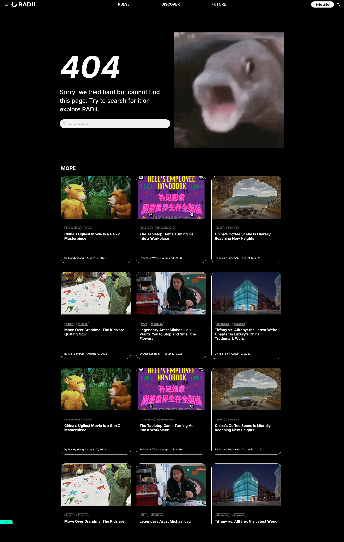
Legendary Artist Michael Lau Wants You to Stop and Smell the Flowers (168, 334)
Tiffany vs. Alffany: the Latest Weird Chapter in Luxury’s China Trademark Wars (246, 334)
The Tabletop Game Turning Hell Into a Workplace (167, 236)
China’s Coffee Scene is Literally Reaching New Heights (243, 236)
